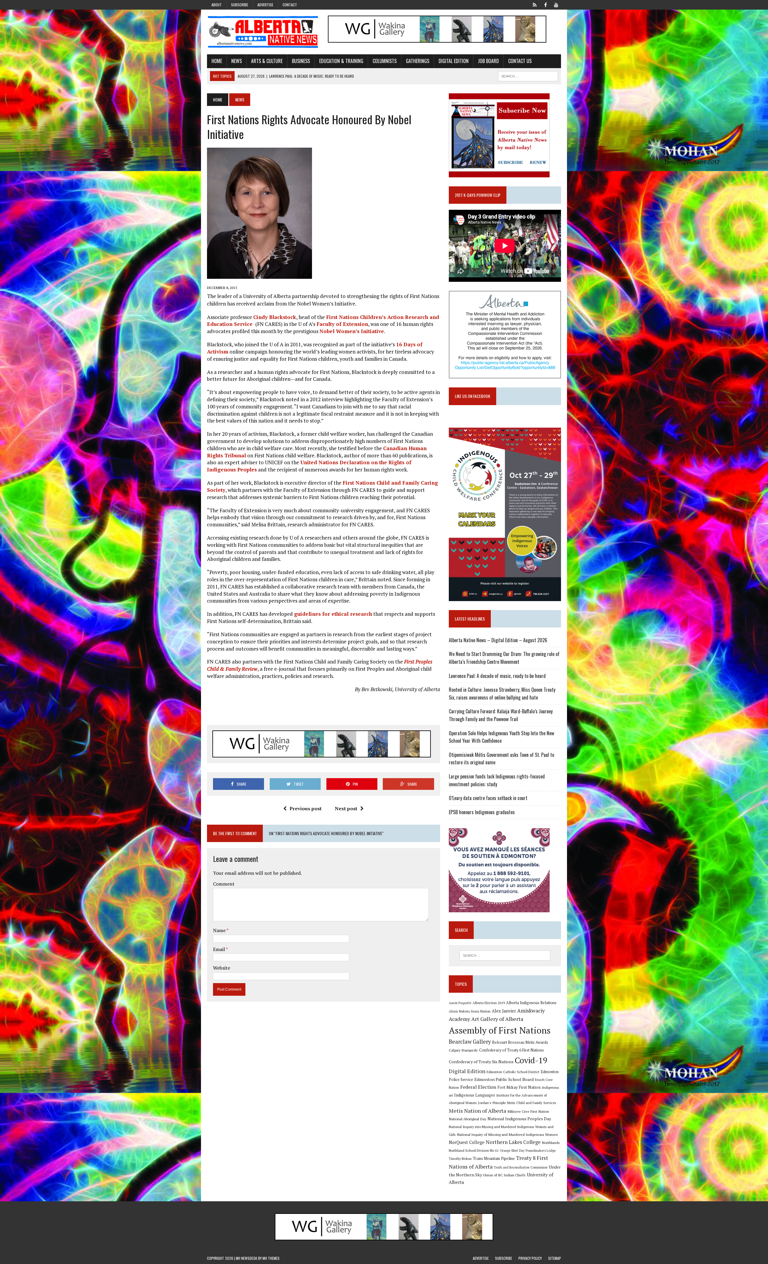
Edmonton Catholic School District (513, 1072)
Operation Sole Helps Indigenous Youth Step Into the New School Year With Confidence (501, 737)
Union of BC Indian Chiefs (504, 1174)
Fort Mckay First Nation (519, 1087)
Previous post (306, 808)
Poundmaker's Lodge (541, 1150)
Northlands (551, 1142)
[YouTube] (556, 4)
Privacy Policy (530, 1258)
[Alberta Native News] (263, 32)
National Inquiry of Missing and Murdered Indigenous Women (507, 1134)
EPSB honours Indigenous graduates (482, 812)
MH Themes (271, 1258)
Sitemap (554, 1258)
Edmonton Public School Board (504, 1079)
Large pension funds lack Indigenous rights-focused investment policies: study (497, 780)
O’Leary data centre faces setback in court (488, 798)
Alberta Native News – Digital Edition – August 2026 (498, 640)
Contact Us (520, 61)
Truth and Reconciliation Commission (521, 1167)
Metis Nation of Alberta (477, 1110)
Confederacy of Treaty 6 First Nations (511, 1050)
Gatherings (417, 61)
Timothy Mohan (460, 1159)
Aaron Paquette (460, 1003)
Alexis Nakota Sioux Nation (469, 1011)
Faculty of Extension (342, 324)
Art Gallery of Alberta (497, 1018)
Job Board (488, 61)
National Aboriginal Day (467, 1118)
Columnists (385, 61)
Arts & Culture (267, 61)
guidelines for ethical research (333, 613)
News (236, 61)
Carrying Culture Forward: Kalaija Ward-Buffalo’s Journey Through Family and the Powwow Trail (501, 715)
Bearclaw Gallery (470, 1041)
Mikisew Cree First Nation (528, 1111)
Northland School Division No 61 (474, 1150)
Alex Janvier (504, 1011)
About (217, 4)
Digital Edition (454, 61)
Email (219, 949)
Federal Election (478, 1087)
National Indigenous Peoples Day (519, 1118)
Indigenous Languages (474, 1095)
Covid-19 (531, 1060)
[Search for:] (504, 955)
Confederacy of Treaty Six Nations (481, 1061)
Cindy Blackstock (274, 317)
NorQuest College (466, 1142)
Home (217, 61)
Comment (224, 883)
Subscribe (239, 4)
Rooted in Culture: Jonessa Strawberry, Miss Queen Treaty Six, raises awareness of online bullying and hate (502, 693)
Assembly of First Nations (499, 1030)
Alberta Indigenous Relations (531, 1002)
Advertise (265, 4)
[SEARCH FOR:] (528, 75)
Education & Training (341, 61)
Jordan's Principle (492, 1102)
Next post (346, 808)
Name (219, 930)
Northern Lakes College (513, 1142)
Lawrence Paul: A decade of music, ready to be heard (497, 675)
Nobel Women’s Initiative (352, 331)
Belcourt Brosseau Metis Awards (520, 1042)
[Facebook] (545, 4)
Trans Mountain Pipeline (494, 1158)
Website (221, 968)
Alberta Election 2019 (488, 1003)
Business (301, 61)
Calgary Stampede (463, 1050)
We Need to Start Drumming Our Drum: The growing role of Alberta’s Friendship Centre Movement (504, 657)
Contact (290, 4)
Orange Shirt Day (512, 1150)
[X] (534, 4)
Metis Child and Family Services (531, 1102)
